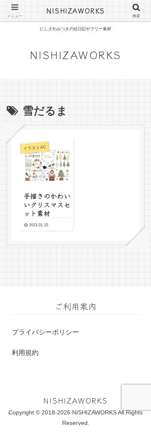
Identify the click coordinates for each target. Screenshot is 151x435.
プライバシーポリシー (45, 332)
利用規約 (25, 352)
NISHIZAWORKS (75, 10)
